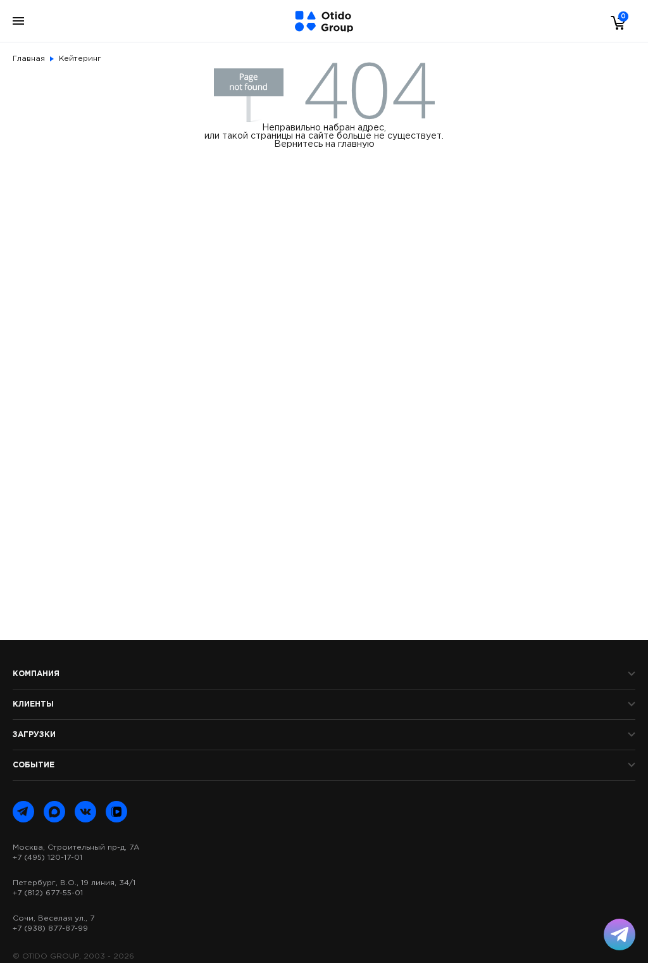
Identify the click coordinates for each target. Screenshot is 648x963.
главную (356, 144)
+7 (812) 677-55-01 (48, 893)
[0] (615, 22)
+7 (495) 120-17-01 (47, 857)
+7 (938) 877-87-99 (50, 928)
